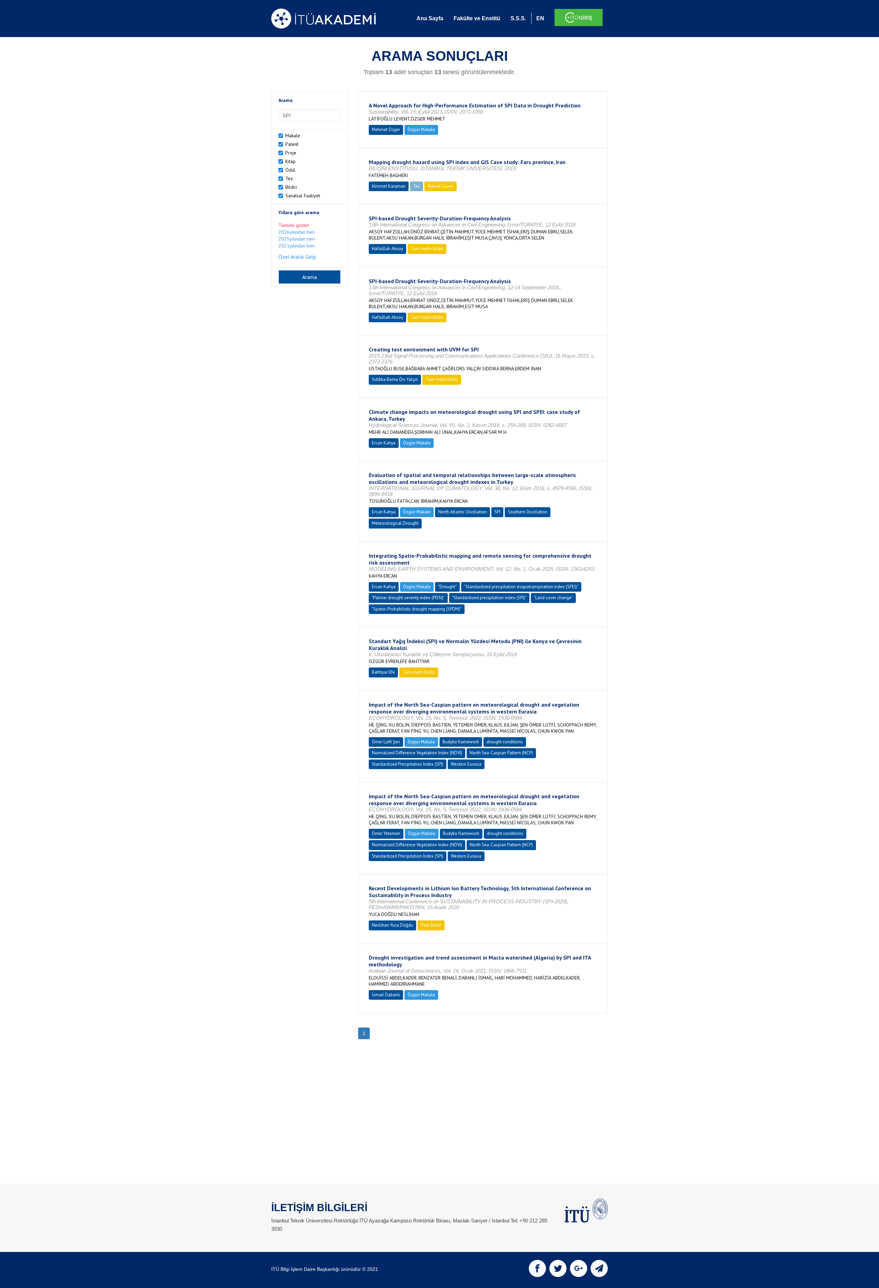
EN (540, 18)
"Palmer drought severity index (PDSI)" (408, 598)
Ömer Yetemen (386, 833)
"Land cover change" (553, 598)
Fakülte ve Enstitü (477, 18)
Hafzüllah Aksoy (387, 249)
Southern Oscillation (527, 512)
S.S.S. (518, 18)
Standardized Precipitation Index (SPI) (407, 764)
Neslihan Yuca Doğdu (392, 925)
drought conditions (505, 742)
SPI (497, 512)
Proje (290, 153)
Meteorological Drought (395, 523)
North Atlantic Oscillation (462, 512)
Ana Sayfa (429, 18)
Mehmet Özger (386, 129)
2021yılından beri (296, 246)
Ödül (290, 170)
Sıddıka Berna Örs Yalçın (395, 379)
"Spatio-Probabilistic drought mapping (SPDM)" (416, 609)
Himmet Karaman (389, 186)
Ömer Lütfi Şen (386, 742)
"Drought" (447, 587)
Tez (289, 178)
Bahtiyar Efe (383, 672)
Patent (291, 144)
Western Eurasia (466, 764)
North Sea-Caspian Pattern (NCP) (501, 753)
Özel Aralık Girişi (297, 256)
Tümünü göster (293, 225)
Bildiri (291, 187)
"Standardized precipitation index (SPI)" (489, 598)
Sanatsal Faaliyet (302, 196)
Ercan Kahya (384, 443)
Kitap (290, 161)
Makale (292, 135)
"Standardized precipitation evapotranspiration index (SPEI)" (521, 587)
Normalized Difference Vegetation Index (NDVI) (417, 753)
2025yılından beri (296, 239)
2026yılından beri (296, 232)
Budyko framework (461, 742)
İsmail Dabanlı (386, 995)
